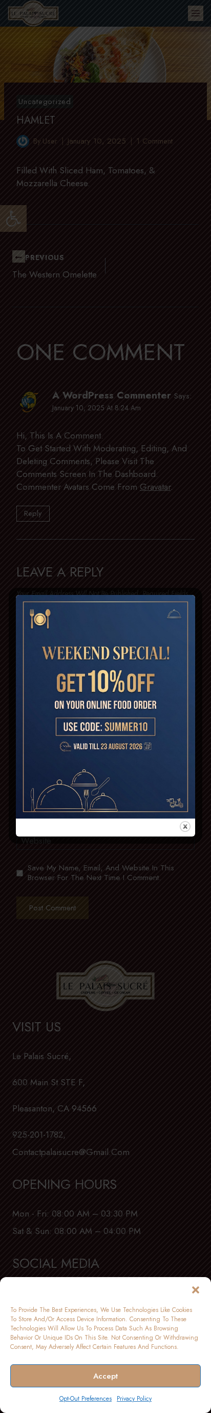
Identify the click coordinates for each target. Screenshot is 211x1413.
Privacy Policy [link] (134, 1398)
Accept (105, 1376)
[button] (196, 1290)
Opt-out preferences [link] (85, 1398)
